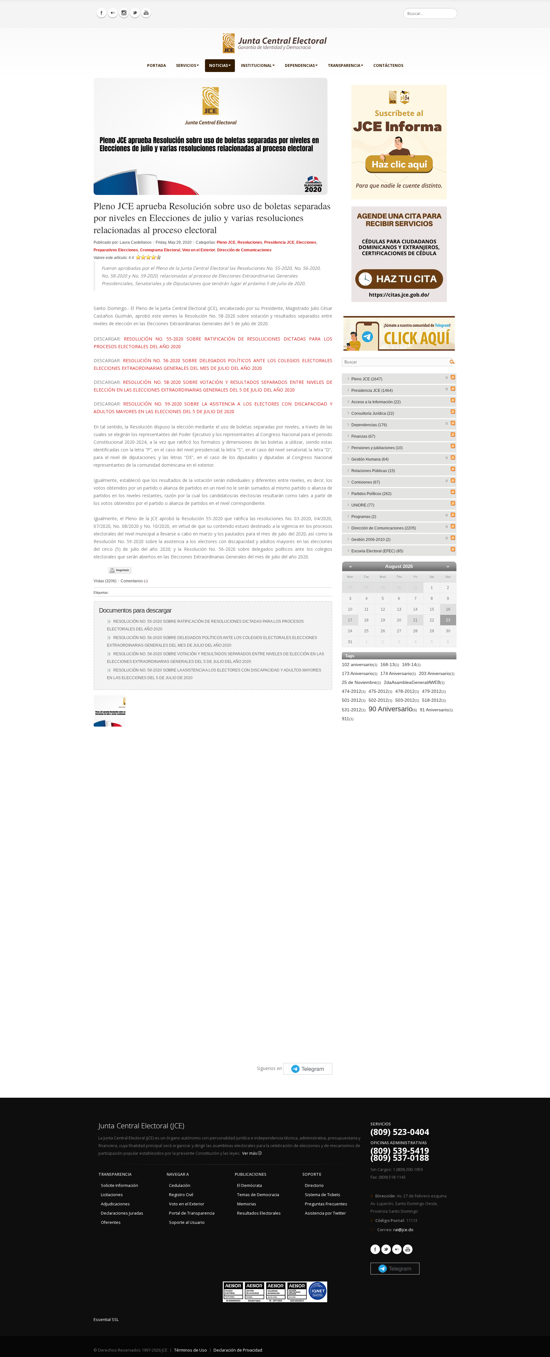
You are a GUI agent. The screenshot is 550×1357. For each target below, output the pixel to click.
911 (348, 718)
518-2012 (434, 700)
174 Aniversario (398, 673)
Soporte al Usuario (187, 1222)
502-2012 (380, 700)
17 (350, 620)
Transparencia (344, 65)
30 (399, 587)
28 (366, 587)
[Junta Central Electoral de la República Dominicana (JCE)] (275, 42)
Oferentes (111, 1222)
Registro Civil (181, 1194)
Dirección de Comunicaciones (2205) (383, 528)
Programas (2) (363, 516)
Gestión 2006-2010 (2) (371, 539)
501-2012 (354, 700)
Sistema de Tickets (322, 1194)
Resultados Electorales (259, 1213)
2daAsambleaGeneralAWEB (414, 682)
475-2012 (380, 691)
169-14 (411, 664)
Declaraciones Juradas (122, 1213)
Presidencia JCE (279, 242)
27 (350, 587)
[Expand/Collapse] (447, 377)
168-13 (389, 664)
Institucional (256, 65)
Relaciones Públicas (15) (373, 471)
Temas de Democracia (258, 1194)
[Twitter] (135, 13)
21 (415, 620)
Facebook (375, 1249)
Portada (156, 65)
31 (415, 587)
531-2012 (354, 709)
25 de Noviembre (361, 682)
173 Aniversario (359, 673)
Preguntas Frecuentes (326, 1204)
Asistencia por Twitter (325, 1213)
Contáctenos (388, 65)
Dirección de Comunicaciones (244, 250)
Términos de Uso (190, 1350)
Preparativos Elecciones (116, 250)
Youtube (407, 1249)
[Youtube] (146, 13)
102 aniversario (359, 664)
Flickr (397, 1249)
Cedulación (179, 1185)
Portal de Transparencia (192, 1213)
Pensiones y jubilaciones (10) (377, 448)
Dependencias (300, 65)
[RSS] (453, 377)
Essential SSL (106, 1319)
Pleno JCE (226, 242)
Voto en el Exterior (198, 250)
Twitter (386, 1249)
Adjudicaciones (115, 1204)
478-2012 (407, 691)
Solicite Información (119, 1185)
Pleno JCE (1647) (366, 379)
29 (383, 587)
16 (448, 609)
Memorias (246, 1204)
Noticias (218, 65)
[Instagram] (124, 13)
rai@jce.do (403, 1229)
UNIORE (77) (362, 505)
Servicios (186, 65)
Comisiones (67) (365, 482)
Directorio (314, 1185)
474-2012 (354, 691)
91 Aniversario (436, 709)
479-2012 (434, 691)
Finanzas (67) (363, 436)
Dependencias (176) (369, 425)
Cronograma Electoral (160, 250)
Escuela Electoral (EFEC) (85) (377, 551)
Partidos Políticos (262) (371, 494)
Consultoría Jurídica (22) (372, 413)
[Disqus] (213, 809)
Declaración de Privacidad (238, 1350)
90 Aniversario (393, 709)
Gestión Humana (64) (370, 459)
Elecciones (306, 242)
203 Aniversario (437, 673)
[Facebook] (101, 13)
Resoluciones (249, 242)
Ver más (250, 1153)
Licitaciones (112, 1194)
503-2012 (407, 700)
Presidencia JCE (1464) (372, 390)
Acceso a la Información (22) (376, 402)
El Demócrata (249, 1185)
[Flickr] (112, 13)
